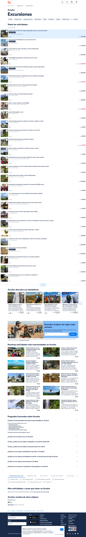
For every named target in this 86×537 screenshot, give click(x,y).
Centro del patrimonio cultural (15, 425)
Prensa (62, 522)
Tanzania (13, 510)
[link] (43, 33)
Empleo (62, 518)
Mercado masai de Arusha (14, 428)
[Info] (14, 28)
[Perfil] (76, 2)
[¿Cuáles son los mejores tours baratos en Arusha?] (77, 461)
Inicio (9, 510)
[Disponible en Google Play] (33, 517)
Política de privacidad (44, 520)
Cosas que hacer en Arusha (29, 510)
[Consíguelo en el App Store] (33, 522)
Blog (61, 520)
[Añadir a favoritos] (7, 31)
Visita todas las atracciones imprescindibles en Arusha (19, 432)
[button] (43, 33)
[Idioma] (72, 2)
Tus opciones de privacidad (45, 522)
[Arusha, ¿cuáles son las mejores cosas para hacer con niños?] (77, 446)
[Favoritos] (62, 2)
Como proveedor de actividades (72, 517)
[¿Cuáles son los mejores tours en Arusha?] (77, 436)
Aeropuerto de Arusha (13, 424)
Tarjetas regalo (63, 524)
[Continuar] (80, 303)
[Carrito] (67, 2)
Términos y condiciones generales (46, 524)
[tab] (16, 475)
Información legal (43, 518)
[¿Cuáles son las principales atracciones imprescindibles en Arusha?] (77, 420)
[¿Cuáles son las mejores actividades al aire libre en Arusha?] (77, 451)
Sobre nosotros (63, 516)
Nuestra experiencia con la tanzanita (16, 427)
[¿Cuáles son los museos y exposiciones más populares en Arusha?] (77, 466)
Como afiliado (70, 523)
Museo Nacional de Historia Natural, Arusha (18, 429)
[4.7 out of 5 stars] (11, 505)
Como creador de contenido (71, 521)
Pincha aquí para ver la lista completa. (41, 491)
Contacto (41, 516)
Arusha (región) (19, 510)
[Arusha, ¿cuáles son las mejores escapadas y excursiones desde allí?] (77, 441)
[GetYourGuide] (9, 2)
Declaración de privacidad (24, 340)
